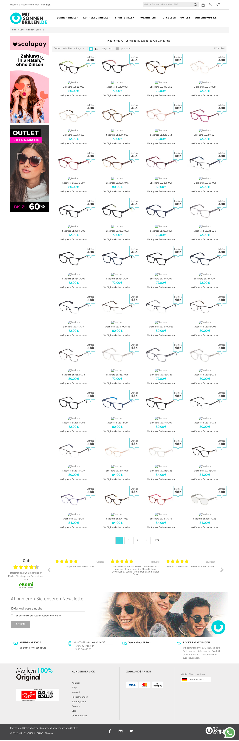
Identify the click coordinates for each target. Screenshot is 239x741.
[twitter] (131, 729)
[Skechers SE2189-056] (161, 67)
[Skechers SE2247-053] (117, 499)
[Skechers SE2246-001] (205, 451)
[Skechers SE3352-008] (74, 355)
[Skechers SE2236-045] (117, 163)
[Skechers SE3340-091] (117, 259)
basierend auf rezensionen (26, 572)
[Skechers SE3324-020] (205, 211)
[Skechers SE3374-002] (161, 403)
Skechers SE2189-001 (117, 87)
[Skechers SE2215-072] (161, 115)
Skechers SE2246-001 (205, 471)
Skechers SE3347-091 (74, 327)
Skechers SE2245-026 (161, 471)
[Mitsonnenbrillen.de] (28, 14)
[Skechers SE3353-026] (117, 355)
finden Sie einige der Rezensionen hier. (26, 577)
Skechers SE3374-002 (161, 423)
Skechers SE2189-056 (161, 87)
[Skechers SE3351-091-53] (161, 307)
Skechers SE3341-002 (161, 279)
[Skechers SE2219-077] (205, 115)
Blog (74, 711)
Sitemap (49, 733)
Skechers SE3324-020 (204, 231)
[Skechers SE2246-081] (74, 499)
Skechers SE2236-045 (117, 183)
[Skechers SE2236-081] (161, 163)
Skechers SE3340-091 (117, 279)
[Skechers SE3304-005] (74, 211)
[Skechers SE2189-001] (117, 67)
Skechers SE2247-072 (161, 519)
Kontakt (76, 683)
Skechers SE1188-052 (73, 87)
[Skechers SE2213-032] (74, 115)
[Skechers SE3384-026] (205, 499)
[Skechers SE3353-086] (161, 355)
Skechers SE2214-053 (117, 135)
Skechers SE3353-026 (117, 375)
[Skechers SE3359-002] (74, 403)
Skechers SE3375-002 (204, 423)
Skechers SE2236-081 (161, 183)
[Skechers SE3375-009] (74, 451)
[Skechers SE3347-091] (74, 307)
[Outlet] (29, 126)
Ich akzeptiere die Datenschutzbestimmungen (38, 616)
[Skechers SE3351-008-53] (117, 307)
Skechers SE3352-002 (204, 327)
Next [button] (222, 569)
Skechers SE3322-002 (117, 231)
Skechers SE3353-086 (161, 375)
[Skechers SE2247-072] (161, 499)
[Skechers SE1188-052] (74, 67)
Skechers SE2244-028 (117, 471)
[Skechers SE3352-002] (205, 307)
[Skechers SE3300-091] (205, 163)
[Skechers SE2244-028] (117, 451)
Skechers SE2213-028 (205, 87)
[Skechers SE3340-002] (74, 259)
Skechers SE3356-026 (204, 375)
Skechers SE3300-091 (205, 183)
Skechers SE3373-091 (117, 423)
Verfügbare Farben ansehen (73, 96)
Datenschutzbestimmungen (37, 728)
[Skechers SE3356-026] (205, 355)
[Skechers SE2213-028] (205, 67)
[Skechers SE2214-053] (117, 115)
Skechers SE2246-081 (74, 519)
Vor (157, 540)
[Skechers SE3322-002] (117, 211)
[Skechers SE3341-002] (161, 259)
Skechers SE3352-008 (73, 375)
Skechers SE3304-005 (73, 231)
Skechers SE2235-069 (73, 183)
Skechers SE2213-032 (74, 135)
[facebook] (110, 729)
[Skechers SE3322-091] (161, 211)
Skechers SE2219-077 (205, 135)
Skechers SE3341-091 (204, 279)
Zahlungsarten (79, 702)
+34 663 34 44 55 (95, 642)
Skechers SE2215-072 (161, 135)
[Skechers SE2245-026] (161, 451)
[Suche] (196, 4)
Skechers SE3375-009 (73, 471)
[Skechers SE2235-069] (74, 163)
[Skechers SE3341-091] (205, 259)
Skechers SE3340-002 (73, 279)
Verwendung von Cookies (65, 728)
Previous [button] (48, 569)
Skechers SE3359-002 (73, 423)
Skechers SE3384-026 (204, 519)
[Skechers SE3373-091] (117, 403)
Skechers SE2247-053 (117, 519)
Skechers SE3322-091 (161, 231)
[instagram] (120, 729)
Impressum (15, 728)
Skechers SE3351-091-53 (161, 327)
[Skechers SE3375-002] (205, 403)
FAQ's (74, 688)
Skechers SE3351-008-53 (117, 327)
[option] (80, 573)
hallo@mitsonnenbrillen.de (32, 648)
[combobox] (171, 4)
